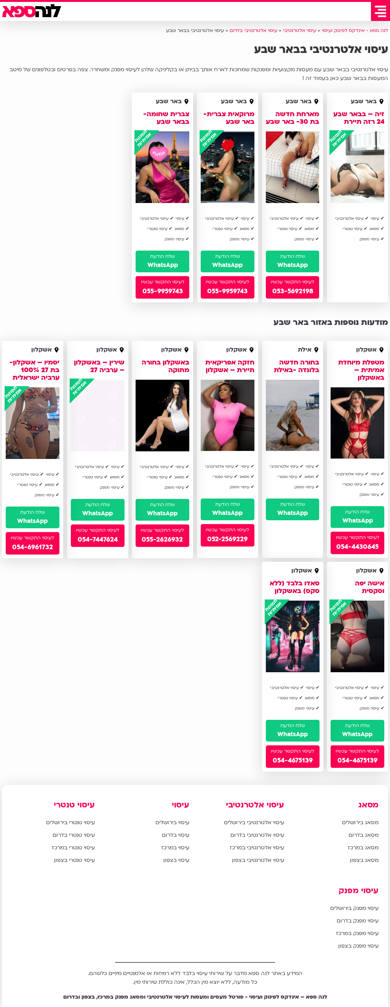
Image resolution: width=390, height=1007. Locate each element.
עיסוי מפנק (359, 890)
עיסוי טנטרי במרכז (73, 847)
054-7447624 (98, 539)
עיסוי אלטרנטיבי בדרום (257, 835)
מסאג (368, 804)
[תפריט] (380, 11)
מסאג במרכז (363, 847)
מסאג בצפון (364, 860)
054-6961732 (32, 546)
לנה (30, 11)
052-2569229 (227, 539)
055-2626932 (162, 539)
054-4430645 (357, 546)
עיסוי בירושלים (172, 822)
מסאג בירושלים (360, 822)
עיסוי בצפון (176, 860)
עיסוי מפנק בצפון (358, 945)
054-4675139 (357, 760)
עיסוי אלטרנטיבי (255, 804)
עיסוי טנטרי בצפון (74, 860)
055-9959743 (227, 291)
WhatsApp (292, 265)
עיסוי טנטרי (74, 804)
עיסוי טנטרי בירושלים (70, 822)
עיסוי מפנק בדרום (358, 920)
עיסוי (180, 804)
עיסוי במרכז (175, 847)
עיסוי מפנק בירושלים (354, 908)
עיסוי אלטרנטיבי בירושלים (254, 822)
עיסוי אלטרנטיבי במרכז (257, 847)
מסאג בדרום (363, 835)
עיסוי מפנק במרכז (357, 933)
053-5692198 (292, 291)
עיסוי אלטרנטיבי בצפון (258, 860)
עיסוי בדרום (175, 835)
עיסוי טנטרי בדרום (74, 835)
